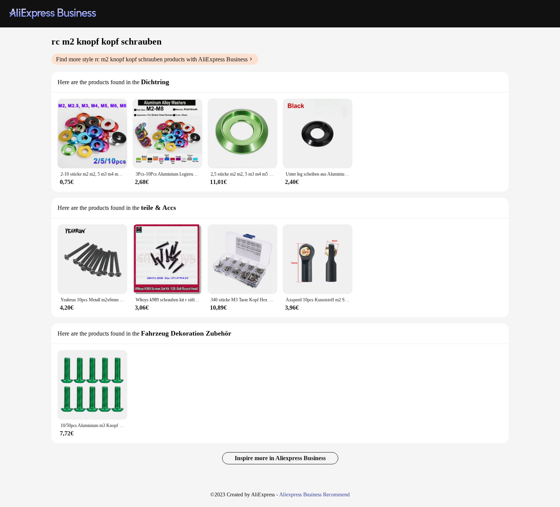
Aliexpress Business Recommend (314, 494)
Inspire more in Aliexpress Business (280, 458)
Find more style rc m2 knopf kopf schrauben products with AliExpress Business (152, 59)
